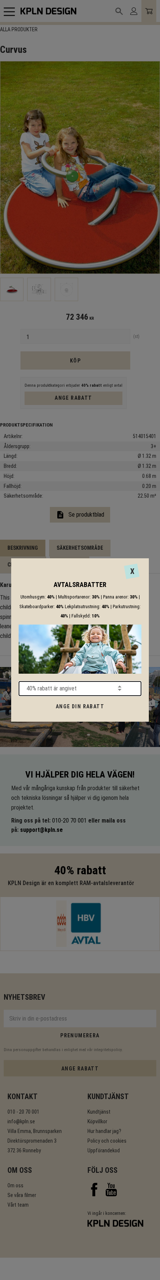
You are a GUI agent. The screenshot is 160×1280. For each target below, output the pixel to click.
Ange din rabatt (80, 706)
